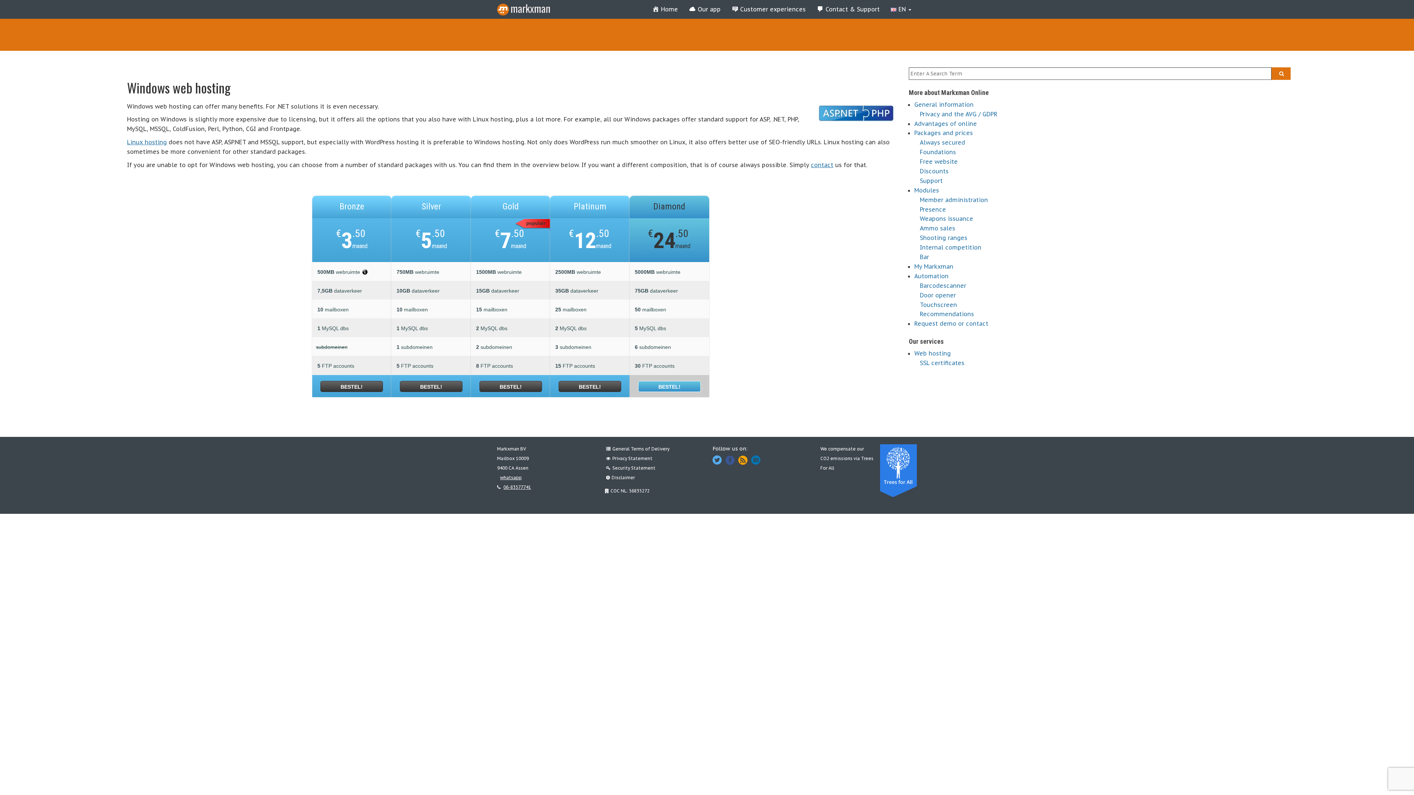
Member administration (954, 200)
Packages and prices (943, 133)
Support (931, 180)
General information (944, 104)
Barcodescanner (943, 285)
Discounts (934, 171)
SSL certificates (942, 363)
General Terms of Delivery (640, 449)
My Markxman (933, 266)
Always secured (942, 142)
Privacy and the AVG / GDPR (959, 114)
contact (822, 165)
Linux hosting (147, 142)
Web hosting (932, 353)
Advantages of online (945, 123)
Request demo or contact (951, 323)
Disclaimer (623, 477)
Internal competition (950, 247)
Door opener (938, 295)
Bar (924, 257)
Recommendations (947, 314)
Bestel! (352, 387)
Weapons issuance (946, 218)
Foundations (938, 152)
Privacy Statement (632, 458)
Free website (939, 161)
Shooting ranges (943, 237)
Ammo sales (937, 228)
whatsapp (511, 477)
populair (535, 223)
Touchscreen (938, 304)
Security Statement (633, 468)
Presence (933, 209)
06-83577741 (517, 487)
